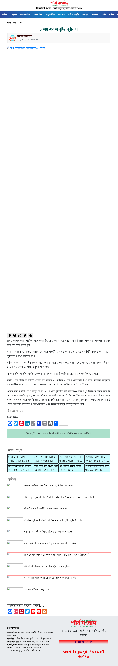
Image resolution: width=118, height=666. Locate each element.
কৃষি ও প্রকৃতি (73, 14)
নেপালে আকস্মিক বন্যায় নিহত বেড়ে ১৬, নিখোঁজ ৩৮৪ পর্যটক (97, 468)
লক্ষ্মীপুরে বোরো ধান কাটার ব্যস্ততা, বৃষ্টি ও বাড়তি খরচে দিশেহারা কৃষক (96, 459)
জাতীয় (111, 14)
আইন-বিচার (38, 14)
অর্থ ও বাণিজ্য (25, 14)
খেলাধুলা (85, 14)
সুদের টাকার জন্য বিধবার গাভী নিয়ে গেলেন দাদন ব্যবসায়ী (46, 468)
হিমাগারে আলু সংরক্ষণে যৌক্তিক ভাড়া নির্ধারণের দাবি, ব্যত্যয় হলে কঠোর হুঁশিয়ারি (56, 554)
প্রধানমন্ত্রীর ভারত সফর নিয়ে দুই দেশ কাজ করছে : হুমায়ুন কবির (50, 577)
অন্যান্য (14, 14)
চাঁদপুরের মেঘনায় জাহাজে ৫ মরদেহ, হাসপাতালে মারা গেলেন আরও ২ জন (44, 459)
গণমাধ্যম (95, 14)
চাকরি (104, 14)
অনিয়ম (4, 14)
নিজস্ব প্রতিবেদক (24, 36)
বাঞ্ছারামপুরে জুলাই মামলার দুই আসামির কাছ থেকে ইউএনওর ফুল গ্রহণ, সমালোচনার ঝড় (59, 497)
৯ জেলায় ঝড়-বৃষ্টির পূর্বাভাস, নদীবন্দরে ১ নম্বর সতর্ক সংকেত (48, 531)
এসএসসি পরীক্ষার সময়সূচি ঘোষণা (37, 589)
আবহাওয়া (61, 14)
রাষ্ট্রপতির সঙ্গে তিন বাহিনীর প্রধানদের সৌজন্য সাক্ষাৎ (45, 508)
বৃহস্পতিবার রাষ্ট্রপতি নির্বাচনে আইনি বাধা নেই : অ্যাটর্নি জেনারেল (19, 468)
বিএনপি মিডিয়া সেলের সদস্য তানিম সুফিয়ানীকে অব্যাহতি (47, 566)
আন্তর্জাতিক (50, 14)
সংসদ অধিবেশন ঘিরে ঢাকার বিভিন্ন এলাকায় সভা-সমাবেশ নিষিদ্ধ (50, 543)
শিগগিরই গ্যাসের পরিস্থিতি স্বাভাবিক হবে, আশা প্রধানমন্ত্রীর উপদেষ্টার (53, 520)
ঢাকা (22, 22)
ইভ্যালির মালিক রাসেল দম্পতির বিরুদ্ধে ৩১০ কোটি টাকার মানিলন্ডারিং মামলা (19, 459)
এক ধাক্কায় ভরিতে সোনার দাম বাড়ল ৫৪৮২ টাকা (70, 468)
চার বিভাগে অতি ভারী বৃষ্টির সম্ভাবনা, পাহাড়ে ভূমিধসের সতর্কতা (70, 459)
